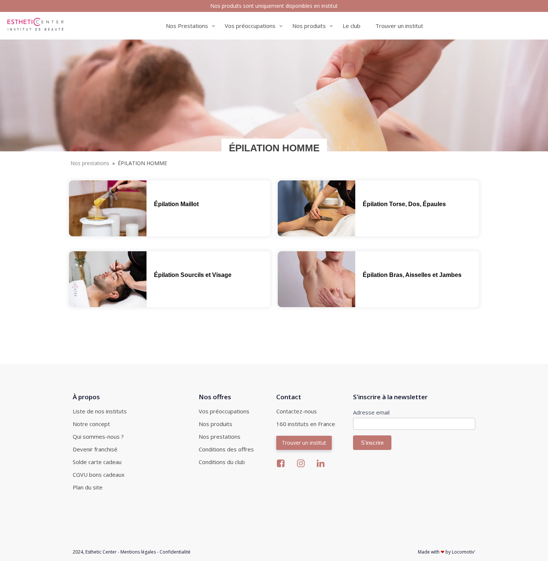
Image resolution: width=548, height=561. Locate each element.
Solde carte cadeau (97, 462)
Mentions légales (138, 552)
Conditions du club (222, 462)
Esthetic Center (101, 552)
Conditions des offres (226, 449)
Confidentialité (175, 552)
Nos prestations (89, 163)
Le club (351, 25)
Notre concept (91, 424)
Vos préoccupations (224, 411)
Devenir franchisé (95, 449)
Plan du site (88, 487)
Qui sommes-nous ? (98, 436)
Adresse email (371, 412)
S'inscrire (372, 442)
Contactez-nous (296, 411)
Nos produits (215, 424)
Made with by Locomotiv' (446, 552)
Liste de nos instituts (100, 411)
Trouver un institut (399, 25)
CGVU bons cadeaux (99, 474)
